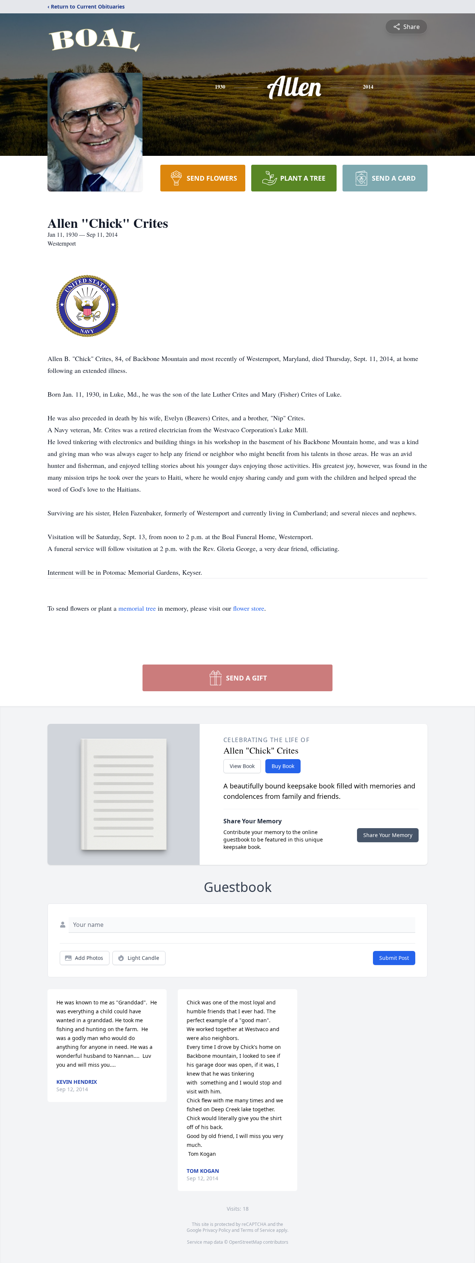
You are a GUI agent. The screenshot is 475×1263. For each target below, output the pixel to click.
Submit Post (394, 957)
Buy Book (283, 766)
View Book (242, 766)
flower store (248, 608)
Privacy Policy (216, 1230)
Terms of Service (257, 1230)
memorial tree (137, 608)
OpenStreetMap (245, 1242)
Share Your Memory (387, 835)
